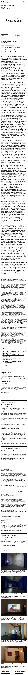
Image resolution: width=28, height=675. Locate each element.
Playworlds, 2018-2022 (6, 372)
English (7, 671)
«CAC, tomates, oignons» (7, 519)
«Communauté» (5, 469)
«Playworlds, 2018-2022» (7, 537)
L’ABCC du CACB (19, 673)
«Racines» (3, 427)
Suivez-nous (17, 671)
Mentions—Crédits (5, 673)
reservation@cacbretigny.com (13, 418)
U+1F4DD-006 (4, 34)
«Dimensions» (4, 494)
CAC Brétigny (5, 2)
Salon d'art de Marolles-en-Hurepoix (9, 450)
